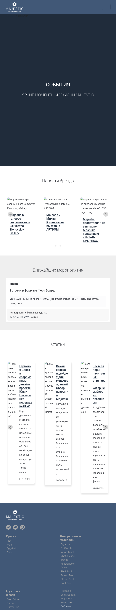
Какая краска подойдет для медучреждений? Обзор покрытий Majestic (62, 382)
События (66, 606)
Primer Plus (13, 607)
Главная (10, 16)
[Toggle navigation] (106, 7)
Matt (9, 544)
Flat (9, 540)
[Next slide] (105, 214)
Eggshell (11, 548)
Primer (10, 603)
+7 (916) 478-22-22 (20, 317)
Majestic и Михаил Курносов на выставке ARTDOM (55, 222)
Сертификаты (68, 594)
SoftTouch (66, 548)
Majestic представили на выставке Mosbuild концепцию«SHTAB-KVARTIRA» (94, 230)
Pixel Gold (66, 583)
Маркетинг (67, 598)
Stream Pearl (67, 575)
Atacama (65, 567)
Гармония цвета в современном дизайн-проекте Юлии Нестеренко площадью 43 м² (25, 386)
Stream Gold (67, 579)
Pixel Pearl (66, 571)
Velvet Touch (67, 552)
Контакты (66, 602)
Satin (9, 552)
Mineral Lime (67, 563)
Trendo (64, 559)
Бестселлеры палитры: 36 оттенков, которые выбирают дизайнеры (99, 384)
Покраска (66, 590)
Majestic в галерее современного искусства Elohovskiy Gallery (20, 224)
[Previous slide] (10, 214)
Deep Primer (13, 599)
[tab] (55, 246)
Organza (65, 544)
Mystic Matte (68, 556)
